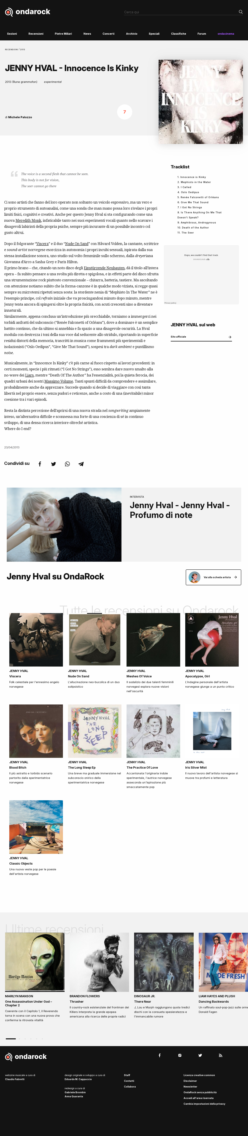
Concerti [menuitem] (108, 33)
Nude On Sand (76, 243)
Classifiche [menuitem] (178, 33)
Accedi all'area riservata (199, 1098)
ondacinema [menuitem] (226, 33)
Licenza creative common (199, 1075)
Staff (127, 1075)
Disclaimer (190, 1080)
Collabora (130, 1086)
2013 (22, 49)
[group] (35, 978)
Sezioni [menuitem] (12, 33)
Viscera (42, 243)
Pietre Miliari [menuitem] (63, 33)
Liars (29, 375)
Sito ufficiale (178, 336)
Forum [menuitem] (202, 33)
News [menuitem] (87, 33)
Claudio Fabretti (14, 1079)
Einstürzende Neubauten (104, 268)
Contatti (129, 1080)
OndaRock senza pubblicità (200, 1092)
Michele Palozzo (20, 117)
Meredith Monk (28, 220)
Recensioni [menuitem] (36, 33)
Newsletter (190, 1086)
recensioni (12, 49)
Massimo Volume (58, 381)
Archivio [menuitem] (131, 33)
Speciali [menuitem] (154, 33)
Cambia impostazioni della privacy (204, 1103)
